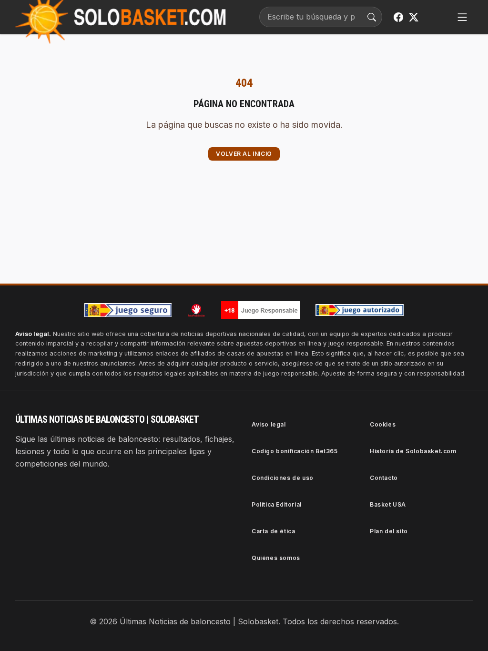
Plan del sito (389, 531)
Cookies (383, 424)
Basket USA (388, 504)
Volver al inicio (244, 153)
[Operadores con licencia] (359, 310)
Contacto (384, 477)
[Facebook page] (398, 17)
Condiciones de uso (283, 477)
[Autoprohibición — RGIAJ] (196, 310)
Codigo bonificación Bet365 (295, 451)
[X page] (413, 17)
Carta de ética (273, 531)
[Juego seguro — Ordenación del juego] (128, 310)
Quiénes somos (276, 557)
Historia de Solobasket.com (413, 451)
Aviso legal (269, 424)
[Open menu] (462, 17)
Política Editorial (277, 504)
